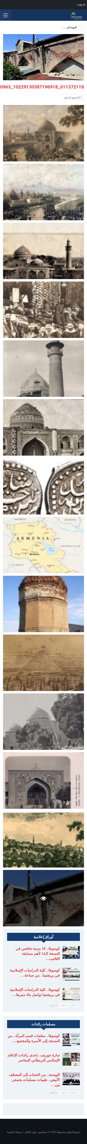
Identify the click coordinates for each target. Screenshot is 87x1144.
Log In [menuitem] (81, 4)
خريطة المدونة (15, 1132)
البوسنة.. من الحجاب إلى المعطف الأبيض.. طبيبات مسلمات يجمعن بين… (34, 1080)
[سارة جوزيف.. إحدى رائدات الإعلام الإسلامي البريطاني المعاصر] (71, 1059)
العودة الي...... (69, 27)
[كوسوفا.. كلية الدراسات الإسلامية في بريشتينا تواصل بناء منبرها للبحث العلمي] (71, 993)
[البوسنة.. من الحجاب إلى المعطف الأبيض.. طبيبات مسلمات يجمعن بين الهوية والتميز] (71, 1078)
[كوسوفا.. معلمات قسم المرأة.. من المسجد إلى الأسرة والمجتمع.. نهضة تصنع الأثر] (71, 1039)
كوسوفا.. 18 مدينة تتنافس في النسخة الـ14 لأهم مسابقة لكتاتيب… (38, 954)
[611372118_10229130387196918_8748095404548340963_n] (43, 133)
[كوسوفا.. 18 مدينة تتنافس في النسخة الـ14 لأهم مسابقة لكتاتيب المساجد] (71, 952)
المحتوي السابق (72, 97)
